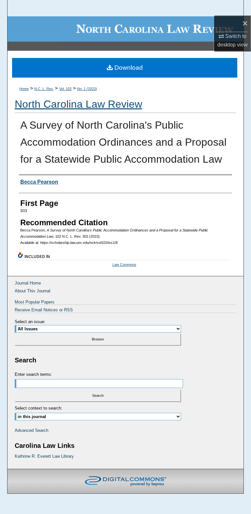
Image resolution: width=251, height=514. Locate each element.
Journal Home (28, 283)
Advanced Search (31, 430)
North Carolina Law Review (78, 104)
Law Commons (124, 264)
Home (24, 89)
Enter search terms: (33, 374)
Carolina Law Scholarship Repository (125, 29)
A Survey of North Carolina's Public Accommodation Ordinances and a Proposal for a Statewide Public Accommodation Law (123, 142)
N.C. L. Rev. (44, 89)
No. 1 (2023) (87, 89)
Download (128, 67)
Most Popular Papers (35, 302)
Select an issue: (30, 321)
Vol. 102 (65, 89)
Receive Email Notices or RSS (44, 309)
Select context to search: (38, 408)
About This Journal (32, 290)
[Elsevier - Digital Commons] (125, 481)
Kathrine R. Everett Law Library (44, 456)
